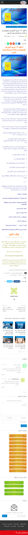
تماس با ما (10, 524)
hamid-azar (15, 379)
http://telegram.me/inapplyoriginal (14, 255)
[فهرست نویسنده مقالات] (14, 291)
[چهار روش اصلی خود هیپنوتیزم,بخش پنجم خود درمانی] (20, 325)
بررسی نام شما (17, 446)
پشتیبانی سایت (20, 526)
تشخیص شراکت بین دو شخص (18, 435)
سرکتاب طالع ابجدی (17, 439)
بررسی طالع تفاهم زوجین (18, 456)
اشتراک (4, 515)
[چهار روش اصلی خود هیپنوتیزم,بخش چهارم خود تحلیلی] (8, 325)
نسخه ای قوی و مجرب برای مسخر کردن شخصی (20, 309)
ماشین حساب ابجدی (18, 470)
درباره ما (4, 524)
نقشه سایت (16, 524)
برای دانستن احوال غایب (17, 442)
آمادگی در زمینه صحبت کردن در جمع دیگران (8, 309)
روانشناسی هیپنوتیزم (22, 26)
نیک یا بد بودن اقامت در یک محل (17, 467)
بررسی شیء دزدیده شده (18, 460)
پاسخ (2, 374)
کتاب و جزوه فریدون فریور (11, 26)
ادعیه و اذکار (7, 526)
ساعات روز (13, 526)
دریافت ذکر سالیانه (14, 490)
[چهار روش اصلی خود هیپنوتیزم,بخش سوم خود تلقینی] (20, 339)
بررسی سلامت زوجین (18, 463)
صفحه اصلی (23, 524)
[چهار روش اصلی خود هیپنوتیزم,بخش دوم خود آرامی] (8, 339)
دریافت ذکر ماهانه (14, 493)
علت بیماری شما (18, 453)
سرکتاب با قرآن (14, 486)
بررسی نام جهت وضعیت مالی (18, 449)
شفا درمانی (14, 482)
